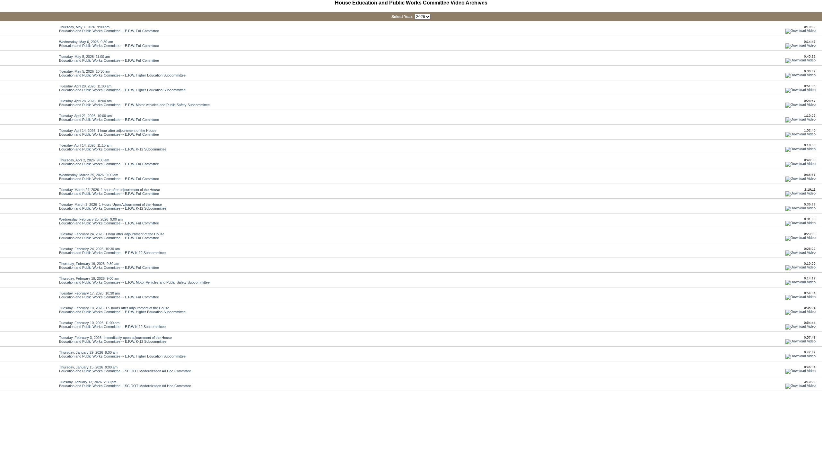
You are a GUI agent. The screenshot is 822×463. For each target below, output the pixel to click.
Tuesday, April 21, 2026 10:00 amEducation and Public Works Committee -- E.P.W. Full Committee (109, 118)
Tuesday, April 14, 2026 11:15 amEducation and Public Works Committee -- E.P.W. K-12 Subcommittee (112, 147)
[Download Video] (800, 30)
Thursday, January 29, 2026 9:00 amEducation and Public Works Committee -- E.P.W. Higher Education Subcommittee (122, 354)
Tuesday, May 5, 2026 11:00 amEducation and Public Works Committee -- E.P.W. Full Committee (109, 58)
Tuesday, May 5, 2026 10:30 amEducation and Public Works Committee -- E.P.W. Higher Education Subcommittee (122, 73)
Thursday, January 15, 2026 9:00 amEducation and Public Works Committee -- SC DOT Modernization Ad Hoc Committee (125, 369)
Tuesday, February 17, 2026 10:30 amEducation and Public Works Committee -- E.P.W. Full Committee (109, 295)
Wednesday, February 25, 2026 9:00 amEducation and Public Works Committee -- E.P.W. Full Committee (109, 221)
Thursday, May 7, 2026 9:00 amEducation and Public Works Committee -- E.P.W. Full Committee (109, 29)
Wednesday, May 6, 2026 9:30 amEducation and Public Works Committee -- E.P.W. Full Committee (109, 44)
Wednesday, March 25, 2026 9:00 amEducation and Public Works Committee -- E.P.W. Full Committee (109, 177)
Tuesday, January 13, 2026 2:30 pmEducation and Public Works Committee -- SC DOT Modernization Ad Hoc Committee (125, 384)
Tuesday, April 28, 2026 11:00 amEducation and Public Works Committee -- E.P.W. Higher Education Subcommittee (122, 88)
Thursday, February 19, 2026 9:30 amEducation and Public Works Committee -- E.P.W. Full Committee (109, 265)
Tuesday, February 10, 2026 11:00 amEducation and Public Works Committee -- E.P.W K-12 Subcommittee (112, 325)
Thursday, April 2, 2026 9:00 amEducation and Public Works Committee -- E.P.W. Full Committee (109, 162)
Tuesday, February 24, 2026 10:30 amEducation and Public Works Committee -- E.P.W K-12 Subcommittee (112, 251)
